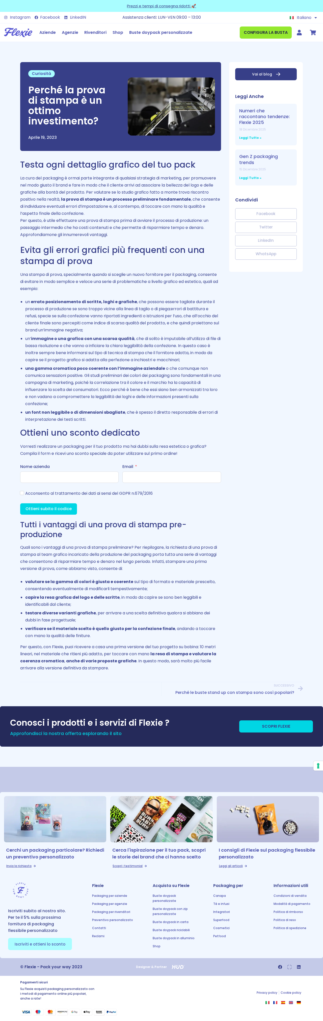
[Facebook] (280, 967)
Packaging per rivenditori (111, 912)
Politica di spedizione (290, 928)
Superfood (221, 920)
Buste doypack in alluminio (174, 938)
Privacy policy (267, 992)
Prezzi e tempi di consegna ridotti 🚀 (161, 6)
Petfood (219, 936)
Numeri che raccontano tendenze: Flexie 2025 (264, 117)
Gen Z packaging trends (258, 159)
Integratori (221, 912)
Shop (118, 32)
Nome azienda (35, 466)
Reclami (98, 936)
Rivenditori (95, 32)
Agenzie (70, 32)
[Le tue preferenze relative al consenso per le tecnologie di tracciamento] (318, 766)
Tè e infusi (221, 904)
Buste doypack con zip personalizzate (170, 911)
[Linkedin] (299, 967)
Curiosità (41, 73)
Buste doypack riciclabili (171, 930)
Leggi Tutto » (250, 138)
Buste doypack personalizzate (160, 32)
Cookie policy (291, 992)
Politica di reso (285, 920)
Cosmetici (221, 928)
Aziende (47, 32)
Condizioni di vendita (290, 896)
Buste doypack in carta (171, 922)
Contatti (99, 928)
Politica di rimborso (288, 912)
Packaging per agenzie (109, 904)
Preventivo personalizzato (112, 920)
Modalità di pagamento (292, 904)
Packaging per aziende (109, 896)
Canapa (219, 896)
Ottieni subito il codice (48, 509)
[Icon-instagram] (289, 967)
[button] (266, 214)
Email (127, 466)
